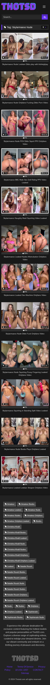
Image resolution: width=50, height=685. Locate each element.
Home (10, 667)
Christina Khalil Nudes (16, 549)
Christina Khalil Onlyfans (17, 555)
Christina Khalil (13, 527)
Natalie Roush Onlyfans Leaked (20, 600)
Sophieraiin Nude (36, 617)
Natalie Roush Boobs (16, 572)
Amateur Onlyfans (34, 515)
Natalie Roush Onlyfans (17, 595)
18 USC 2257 (21, 670)
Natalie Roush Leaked (16, 578)
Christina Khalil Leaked (17, 538)
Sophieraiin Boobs (15, 617)
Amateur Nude (34, 510)
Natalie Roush (26, 566)
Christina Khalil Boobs (16, 532)
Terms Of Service (25, 667)
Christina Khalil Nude (16, 544)
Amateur (10, 504)
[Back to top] (42, 677)
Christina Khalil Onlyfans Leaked (21, 561)
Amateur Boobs (27, 504)
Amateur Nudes (13, 515)
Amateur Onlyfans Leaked (18, 521)
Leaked (10, 566)
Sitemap (25, 673)
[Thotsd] (20, 6)
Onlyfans (34, 606)
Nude (9, 606)
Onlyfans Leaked (14, 612)
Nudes (21, 606)
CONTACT (38, 670)
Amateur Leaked (14, 510)
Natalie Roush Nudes (16, 589)
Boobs (38, 521)
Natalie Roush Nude (15, 583)
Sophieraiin (33, 612)
